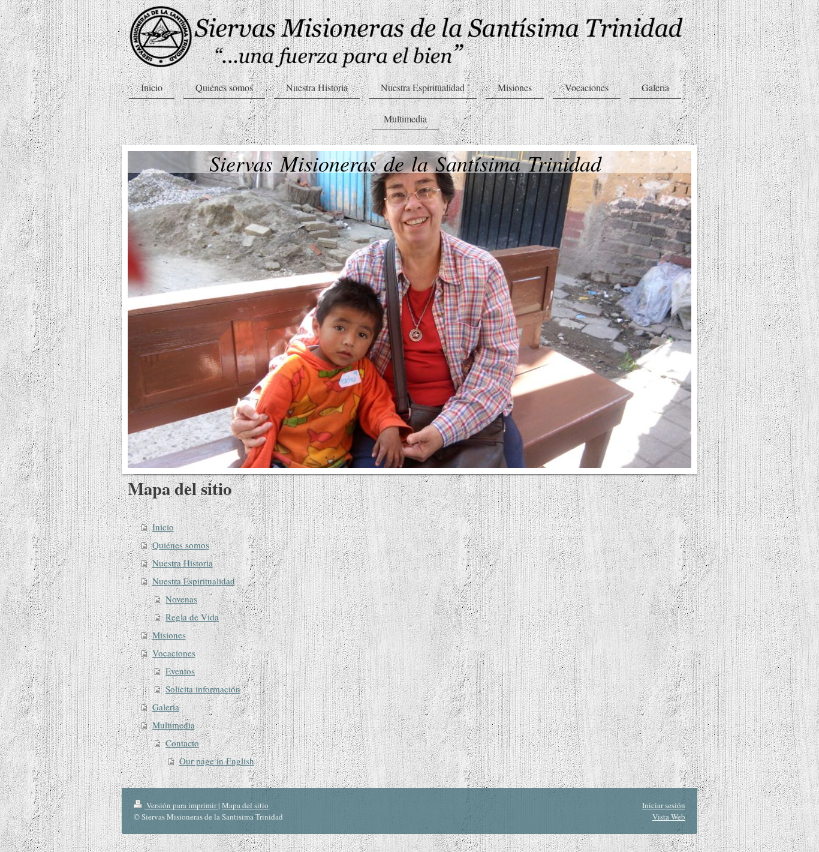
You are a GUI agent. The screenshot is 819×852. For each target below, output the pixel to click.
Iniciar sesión (663, 805)
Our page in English (216, 761)
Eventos (180, 671)
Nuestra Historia (182, 563)
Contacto (182, 743)
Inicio (163, 527)
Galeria (165, 707)
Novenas (181, 599)
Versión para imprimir (181, 805)
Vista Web (668, 816)
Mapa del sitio (245, 805)
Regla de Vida (192, 617)
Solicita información (202, 689)
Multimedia (173, 725)
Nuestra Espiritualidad (193, 581)
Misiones (169, 635)
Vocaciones (173, 653)
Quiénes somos (180, 545)
